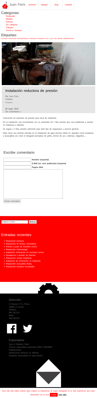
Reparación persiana (15, 241)
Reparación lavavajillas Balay (19, 264)
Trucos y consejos (14, 30)
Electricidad (12, 38)
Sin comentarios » (13, 112)
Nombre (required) (40, 160)
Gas (55, 38)
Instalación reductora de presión (31, 91)
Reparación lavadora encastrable (20, 267)
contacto (68, 5)
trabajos (44, 5)
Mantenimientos (69, 38)
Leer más (62, 395)
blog (56, 5)
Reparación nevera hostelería (18, 258)
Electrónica (33, 38)
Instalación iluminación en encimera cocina (25, 252)
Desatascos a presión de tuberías (20, 255)
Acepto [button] (53, 395)
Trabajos (9, 28)
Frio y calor (49, 38)
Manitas (9, 19)
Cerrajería (4, 38)
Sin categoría (11, 25)
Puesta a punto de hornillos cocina (21, 247)
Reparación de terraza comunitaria (21, 244)
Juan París (13, 96)
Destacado (10, 16)
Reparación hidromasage (17, 249)
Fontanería (41, 38)
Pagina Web (37, 167)
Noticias (9, 22)
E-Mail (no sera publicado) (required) (49, 163)
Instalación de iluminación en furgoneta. (23, 261)
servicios (32, 5)
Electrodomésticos (23, 38)
